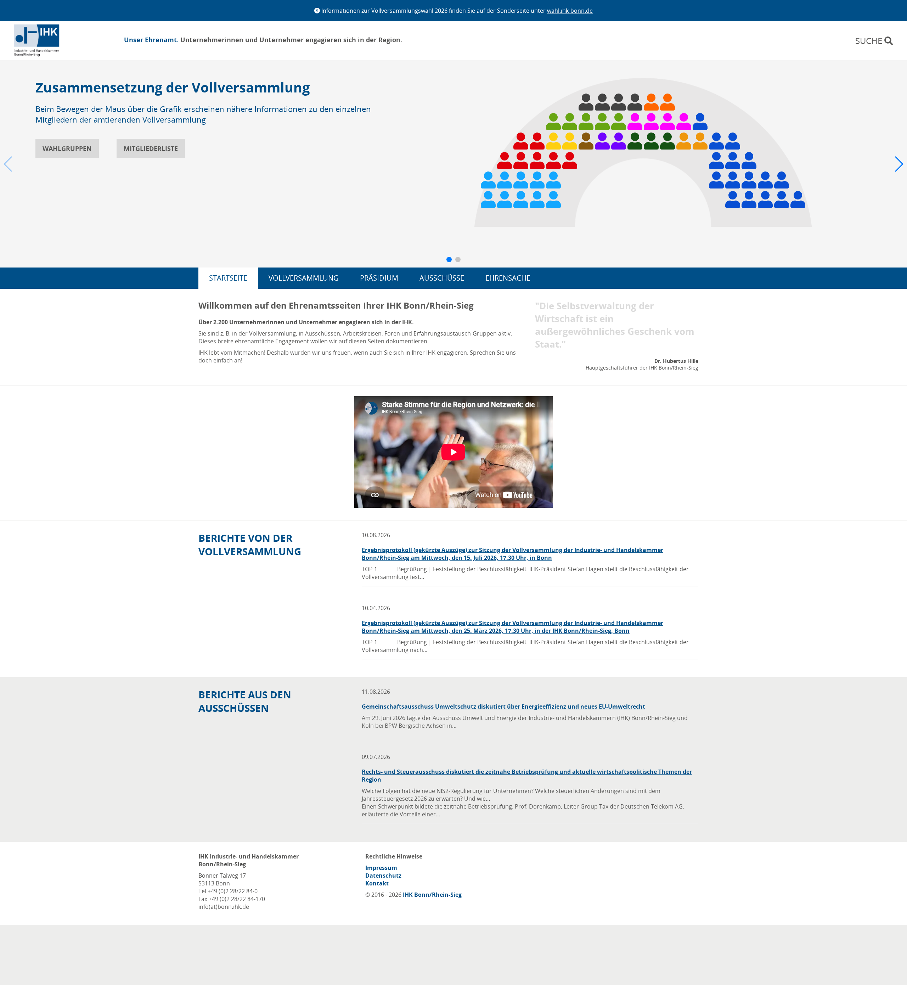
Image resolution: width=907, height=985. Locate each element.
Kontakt (377, 883)
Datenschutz (383, 875)
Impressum (381, 868)
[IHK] (47, 40)
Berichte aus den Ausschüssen (244, 701)
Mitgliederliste (151, 148)
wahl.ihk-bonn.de (570, 11)
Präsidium (379, 278)
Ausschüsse (441, 278)
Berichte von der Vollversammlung (249, 544)
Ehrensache (507, 278)
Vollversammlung (304, 278)
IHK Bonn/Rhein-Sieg (432, 895)
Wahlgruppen (67, 148)
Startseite (228, 278)
